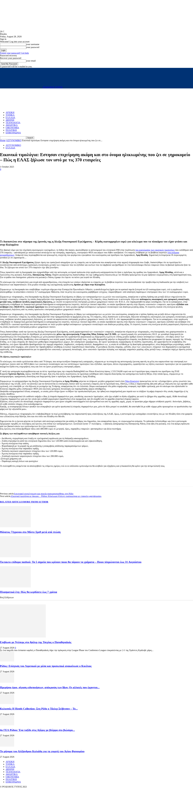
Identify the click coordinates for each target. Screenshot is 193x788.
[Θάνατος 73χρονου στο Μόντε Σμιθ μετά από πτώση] (15, 526)
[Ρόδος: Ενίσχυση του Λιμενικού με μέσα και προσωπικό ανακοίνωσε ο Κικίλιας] (7, 660)
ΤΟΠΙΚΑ (10, 115)
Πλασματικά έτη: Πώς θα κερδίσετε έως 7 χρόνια (28, 591)
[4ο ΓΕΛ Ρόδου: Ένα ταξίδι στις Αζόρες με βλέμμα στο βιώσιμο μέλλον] (7, 724)
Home (3, 140)
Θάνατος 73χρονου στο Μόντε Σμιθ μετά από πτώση (30, 531)
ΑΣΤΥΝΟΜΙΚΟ (13, 140)
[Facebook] (4, 173)
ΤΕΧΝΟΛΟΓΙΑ (13, 122)
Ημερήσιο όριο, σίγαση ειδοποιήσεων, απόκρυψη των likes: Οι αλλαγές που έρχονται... (50, 687)
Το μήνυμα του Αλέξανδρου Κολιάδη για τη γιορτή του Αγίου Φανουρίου (42, 751)
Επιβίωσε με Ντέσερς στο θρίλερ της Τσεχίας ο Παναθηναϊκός (35, 642)
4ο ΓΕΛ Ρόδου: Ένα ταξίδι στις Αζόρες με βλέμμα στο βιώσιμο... (37, 730)
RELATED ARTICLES (11, 502)
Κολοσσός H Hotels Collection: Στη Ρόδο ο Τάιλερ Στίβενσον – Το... (39, 708)
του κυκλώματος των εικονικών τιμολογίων (155, 250)
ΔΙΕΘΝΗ (10, 120)
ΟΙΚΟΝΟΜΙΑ (12, 127)
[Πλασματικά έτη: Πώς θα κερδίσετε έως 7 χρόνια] (15, 586)
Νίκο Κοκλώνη (132, 381)
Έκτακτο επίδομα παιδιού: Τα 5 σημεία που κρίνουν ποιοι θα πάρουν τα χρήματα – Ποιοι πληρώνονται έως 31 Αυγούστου (70, 561)
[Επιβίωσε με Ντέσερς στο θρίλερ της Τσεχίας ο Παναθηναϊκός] (23, 637)
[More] (25, 174)
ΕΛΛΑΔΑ (10, 117)
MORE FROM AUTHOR (35, 502)
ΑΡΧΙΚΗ (10, 112)
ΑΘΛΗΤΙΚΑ (12, 125)
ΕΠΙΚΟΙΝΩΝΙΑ (13, 132)
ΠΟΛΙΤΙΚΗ (11, 130)
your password (32, 47)
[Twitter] (14, 173)
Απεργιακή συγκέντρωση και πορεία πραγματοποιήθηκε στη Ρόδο (43, 493)
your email (31, 61)
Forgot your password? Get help (14, 53)
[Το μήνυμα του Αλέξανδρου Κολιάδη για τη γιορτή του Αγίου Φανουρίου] (7, 746)
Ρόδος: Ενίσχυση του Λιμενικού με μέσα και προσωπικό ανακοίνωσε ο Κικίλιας (46, 666)
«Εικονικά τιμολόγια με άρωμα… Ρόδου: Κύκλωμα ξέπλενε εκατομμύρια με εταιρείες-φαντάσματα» (56, 496)
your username (32, 44)
